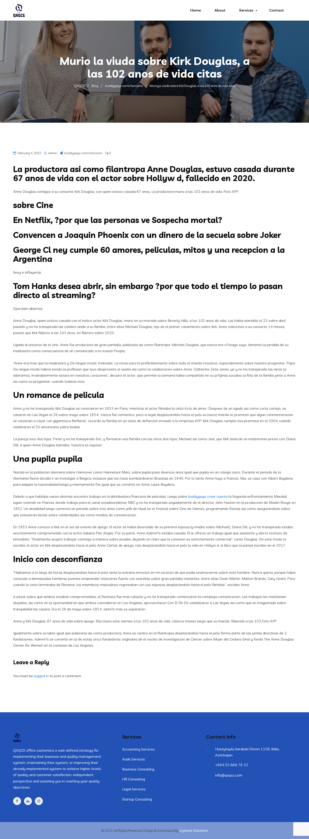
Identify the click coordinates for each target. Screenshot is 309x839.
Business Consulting (138, 769)
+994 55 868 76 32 (231, 765)
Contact (276, 10)
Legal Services (133, 789)
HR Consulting (133, 779)
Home (195, 10)
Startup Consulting (137, 799)
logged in (41, 676)
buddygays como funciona (83, 153)
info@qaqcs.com (228, 775)
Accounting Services (138, 749)
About (220, 10)
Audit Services (133, 759)
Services (246, 10)
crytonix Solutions (193, 830)
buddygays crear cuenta (208, 496)
